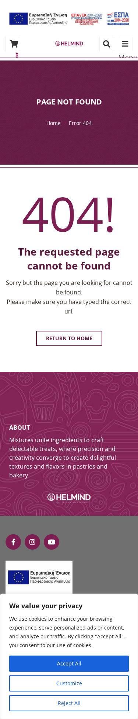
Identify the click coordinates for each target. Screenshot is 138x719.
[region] (69, 656)
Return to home (69, 338)
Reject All (69, 703)
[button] (69, 18)
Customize (69, 683)
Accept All (69, 663)
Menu (125, 44)
